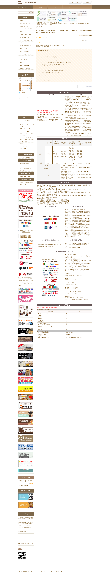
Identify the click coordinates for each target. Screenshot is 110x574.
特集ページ (25, 117)
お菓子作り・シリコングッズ (26, 34)
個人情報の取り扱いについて (25, 571)
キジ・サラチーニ (23, 148)
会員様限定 (22, 20)
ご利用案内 (40, 7)
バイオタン (22, 143)
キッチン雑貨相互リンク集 (26, 154)
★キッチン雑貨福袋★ (24, 65)
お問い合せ (55, 7)
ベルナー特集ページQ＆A (25, 165)
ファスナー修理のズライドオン (26, 51)
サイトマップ (84, 7)
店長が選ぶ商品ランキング (26, 173)
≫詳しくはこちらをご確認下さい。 (46, 204)
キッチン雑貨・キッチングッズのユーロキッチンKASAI (25, 9)
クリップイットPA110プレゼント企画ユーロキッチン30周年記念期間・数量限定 (27, 133)
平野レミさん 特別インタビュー (26, 151)
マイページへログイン (75, 2)
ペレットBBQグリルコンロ (25, 54)
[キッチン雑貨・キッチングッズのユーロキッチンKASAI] (27, 4)
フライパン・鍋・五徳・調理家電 (26, 28)
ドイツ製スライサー (24, 146)
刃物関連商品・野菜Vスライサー (26, 26)
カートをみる (87, 2)
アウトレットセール (24, 57)
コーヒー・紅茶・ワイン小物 (26, 40)
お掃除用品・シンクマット (25, 42)
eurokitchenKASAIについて (55, 571)
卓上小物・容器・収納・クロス (26, 37)
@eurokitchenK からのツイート (25, 543)
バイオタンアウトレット (25, 59)
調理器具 (21, 31)
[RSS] (20, 549)
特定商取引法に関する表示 (40, 571)
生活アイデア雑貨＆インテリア (26, 45)
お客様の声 (70, 7)
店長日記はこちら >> (23, 531)
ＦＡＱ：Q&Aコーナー (26, 160)
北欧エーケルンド (23, 48)
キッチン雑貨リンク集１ (25, 157)
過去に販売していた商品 (25, 68)
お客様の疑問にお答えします (26, 163)
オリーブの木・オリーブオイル (26, 23)
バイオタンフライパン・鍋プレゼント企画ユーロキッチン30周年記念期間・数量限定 (27, 139)
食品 (21, 62)
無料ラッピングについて (25, 128)
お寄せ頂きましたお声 (26, 179)
